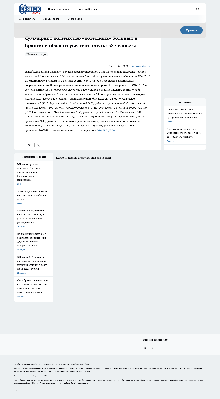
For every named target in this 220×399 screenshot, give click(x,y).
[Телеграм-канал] (152, 348)
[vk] (29, 145)
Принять (191, 30)
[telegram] (40, 145)
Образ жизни (75, 18)
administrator (141, 66)
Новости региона (58, 8)
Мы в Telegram (27, 18)
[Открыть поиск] (198, 9)
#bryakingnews (106, 130)
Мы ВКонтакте (51, 18)
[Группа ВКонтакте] (145, 348)
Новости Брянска (87, 8)
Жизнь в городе (36, 54)
